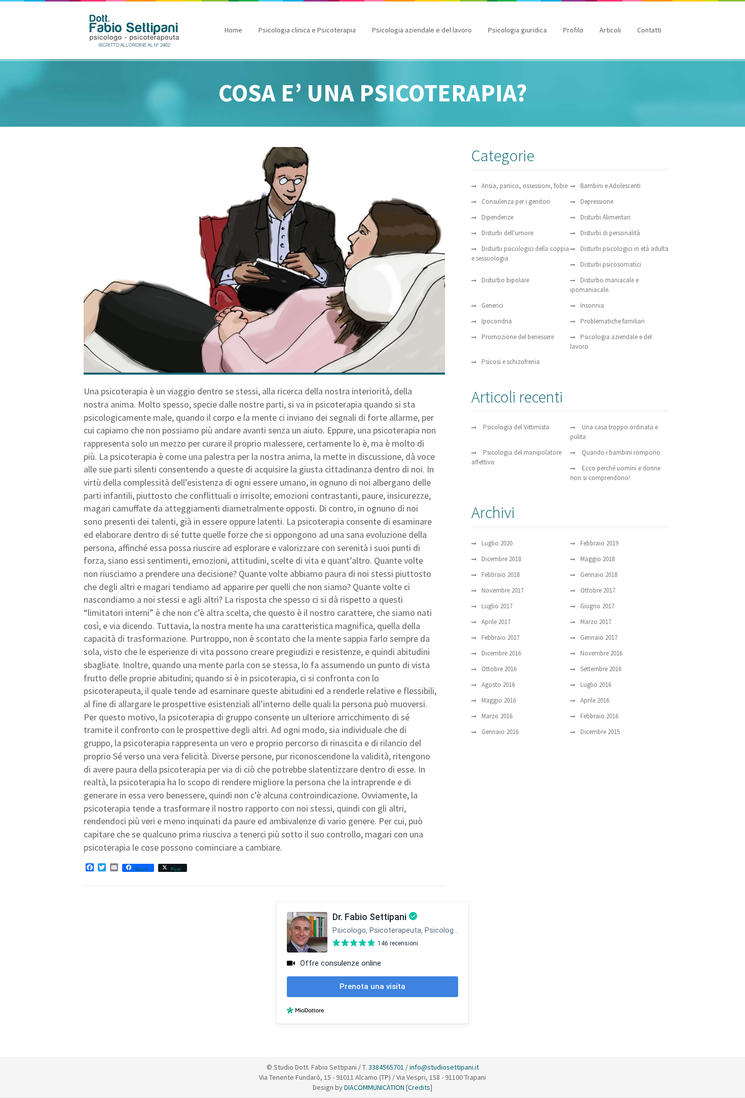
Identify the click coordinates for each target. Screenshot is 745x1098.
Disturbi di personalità (610, 233)
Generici (492, 305)
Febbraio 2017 (500, 637)
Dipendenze (497, 217)
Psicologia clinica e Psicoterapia (307, 29)
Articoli (610, 29)
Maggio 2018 (597, 559)
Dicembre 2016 (501, 653)
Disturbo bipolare (505, 280)
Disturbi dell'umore (507, 233)
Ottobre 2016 (498, 669)
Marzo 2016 (496, 716)
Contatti (649, 29)
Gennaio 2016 (499, 731)
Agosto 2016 (498, 684)
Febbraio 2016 (599, 716)
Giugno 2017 (597, 606)
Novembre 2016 (601, 653)
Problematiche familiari (612, 321)
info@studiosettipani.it (444, 1067)
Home (233, 29)
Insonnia (592, 305)
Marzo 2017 (595, 621)
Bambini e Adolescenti (610, 185)
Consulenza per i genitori (515, 201)
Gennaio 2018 (598, 574)
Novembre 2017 (502, 590)
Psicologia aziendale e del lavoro (422, 29)
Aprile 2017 (495, 621)
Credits (419, 1087)
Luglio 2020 (496, 543)
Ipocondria (496, 321)
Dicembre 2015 (600, 731)
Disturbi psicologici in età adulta (624, 248)
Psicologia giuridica (517, 29)
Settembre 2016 (600, 669)
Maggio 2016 (498, 700)
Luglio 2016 (595, 684)
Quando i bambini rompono (621, 452)
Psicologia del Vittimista (516, 427)
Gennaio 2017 (598, 637)
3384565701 (386, 1067)
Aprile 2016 (594, 700)
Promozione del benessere (517, 337)
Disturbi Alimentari (605, 217)
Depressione (596, 201)
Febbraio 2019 (599, 543)
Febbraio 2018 (500, 574)
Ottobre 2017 (597, 590)
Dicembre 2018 (501, 559)
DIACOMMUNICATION (373, 1087)
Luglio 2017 (496, 606)
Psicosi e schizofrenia (510, 361)
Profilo (573, 29)
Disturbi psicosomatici (610, 264)
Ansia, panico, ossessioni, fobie (524, 185)
